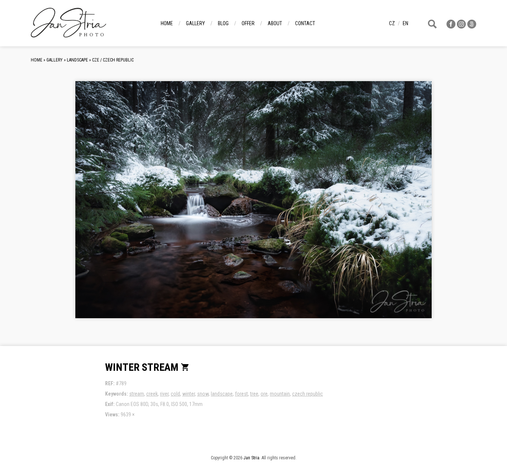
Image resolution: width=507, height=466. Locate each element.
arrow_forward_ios (388, 205)
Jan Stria (251, 457)
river (164, 394)
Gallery (195, 23)
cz (392, 23)
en (405, 23)
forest (241, 394)
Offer (248, 23)
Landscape (77, 60)
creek (152, 394)
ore (264, 394)
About (275, 23)
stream (136, 394)
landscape (222, 394)
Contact (305, 23)
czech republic (307, 394)
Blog (223, 23)
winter (188, 394)
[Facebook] (451, 26)
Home (167, 23)
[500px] (471, 26)
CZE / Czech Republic (113, 60)
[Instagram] (461, 26)
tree (254, 394)
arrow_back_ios (133, 205)
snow (203, 394)
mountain (280, 394)
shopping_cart (185, 367)
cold (175, 394)
